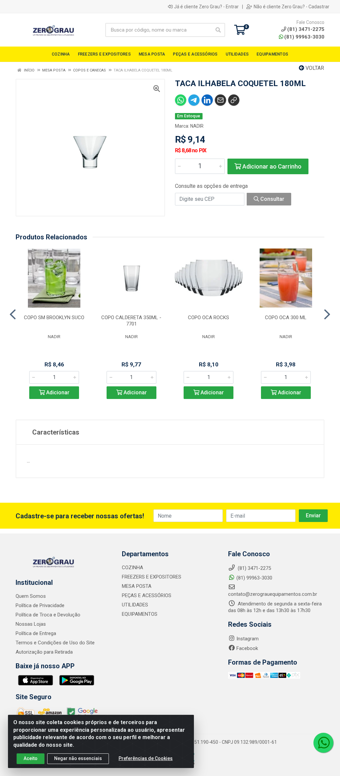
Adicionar (57, 392)
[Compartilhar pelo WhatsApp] (180, 100)
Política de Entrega (36, 633)
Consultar (271, 199)
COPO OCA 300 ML (285, 318)
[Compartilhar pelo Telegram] (194, 100)
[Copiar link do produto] (233, 100)
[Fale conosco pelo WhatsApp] (323, 743)
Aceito (31, 758)
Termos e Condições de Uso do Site (55, 643)
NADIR (197, 126)
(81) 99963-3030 (304, 37)
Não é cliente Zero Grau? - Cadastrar (291, 6)
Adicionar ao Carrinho (271, 166)
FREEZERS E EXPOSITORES (151, 577)
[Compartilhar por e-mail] (220, 100)
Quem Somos (31, 596)
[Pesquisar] (218, 30)
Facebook (247, 648)
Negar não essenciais (78, 758)
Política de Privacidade (40, 605)
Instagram (247, 639)
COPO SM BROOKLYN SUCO (54, 318)
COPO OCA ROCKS (208, 318)
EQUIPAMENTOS (139, 614)
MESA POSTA (136, 586)
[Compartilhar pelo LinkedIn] (207, 100)
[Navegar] (13, 314)
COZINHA (132, 568)
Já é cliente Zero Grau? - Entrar (206, 6)
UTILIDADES (135, 605)
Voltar (314, 68)
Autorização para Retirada (44, 652)
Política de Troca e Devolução (48, 615)
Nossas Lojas (31, 624)
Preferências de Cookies (146, 758)
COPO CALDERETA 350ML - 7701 (131, 321)
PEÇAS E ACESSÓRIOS (146, 595)
